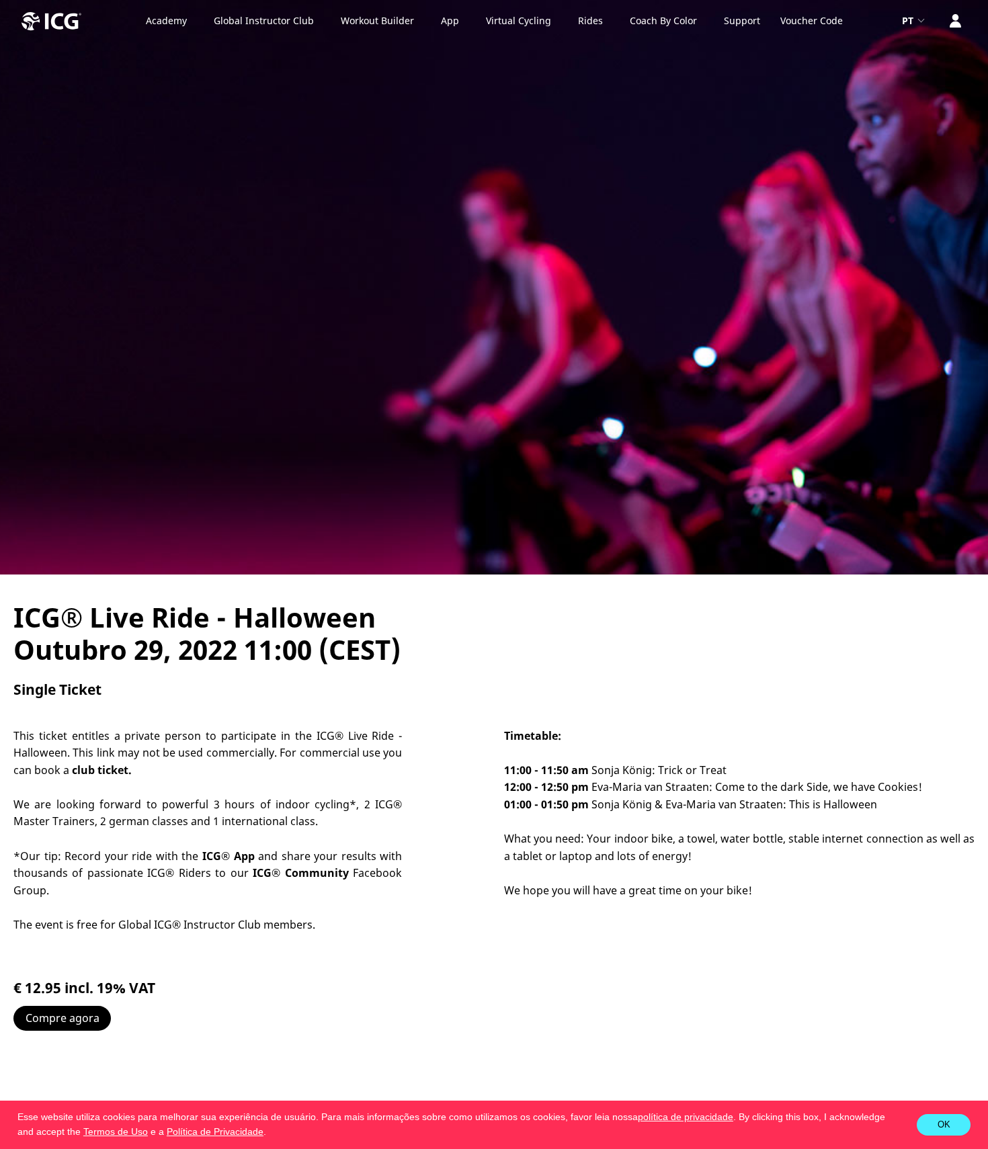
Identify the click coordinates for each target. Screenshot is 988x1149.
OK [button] (944, 1124)
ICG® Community (300, 872)
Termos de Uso (115, 1131)
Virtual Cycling (518, 20)
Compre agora (62, 1018)
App (450, 20)
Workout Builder (377, 20)
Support (742, 20)
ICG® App (228, 856)
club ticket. (103, 770)
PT (909, 20)
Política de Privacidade (215, 1131)
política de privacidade (685, 1116)
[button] (271, 1133)
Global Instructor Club (264, 20)
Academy (166, 20)
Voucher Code (811, 20)
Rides (590, 20)
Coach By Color (663, 20)
